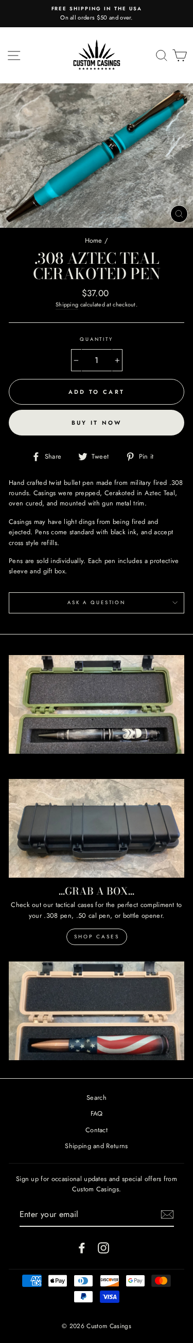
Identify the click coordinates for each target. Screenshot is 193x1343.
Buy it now (97, 423)
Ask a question (96, 602)
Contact (96, 1130)
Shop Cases (96, 936)
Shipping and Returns (96, 1146)
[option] (96, 13)
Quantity (96, 339)
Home (93, 240)
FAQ (97, 1113)
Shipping (67, 304)
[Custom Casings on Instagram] (103, 1248)
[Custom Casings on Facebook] (81, 1248)
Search (96, 1097)
